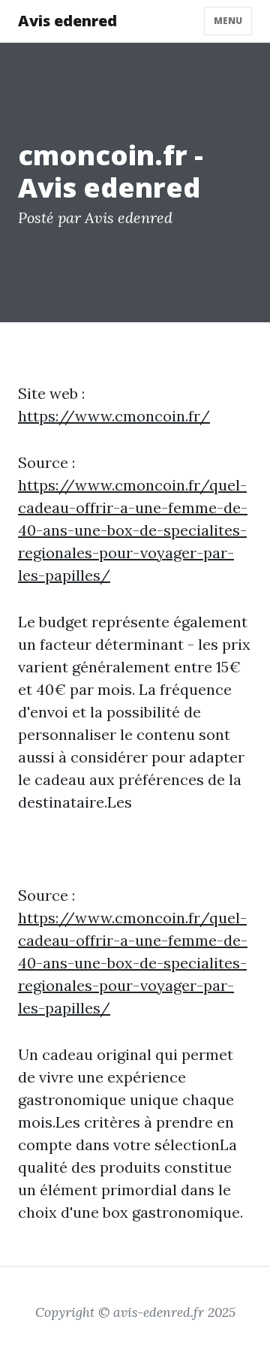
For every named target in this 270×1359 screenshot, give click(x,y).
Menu (228, 20)
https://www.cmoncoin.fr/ (114, 415)
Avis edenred (67, 21)
